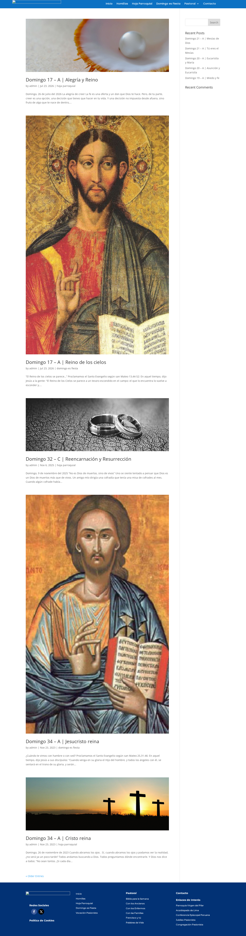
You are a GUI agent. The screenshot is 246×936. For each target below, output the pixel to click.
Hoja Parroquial (142, 3)
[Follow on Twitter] (41, 912)
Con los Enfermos (135, 908)
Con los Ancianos (135, 903)
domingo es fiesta (67, 368)
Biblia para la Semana (137, 898)
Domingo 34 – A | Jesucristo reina (62, 741)
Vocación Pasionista (87, 912)
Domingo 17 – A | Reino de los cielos (66, 362)
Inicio (109, 3)
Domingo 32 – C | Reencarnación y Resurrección (78, 459)
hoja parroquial (66, 86)
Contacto (209, 3)
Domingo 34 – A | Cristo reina (58, 838)
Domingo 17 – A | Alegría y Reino (62, 79)
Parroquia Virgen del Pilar (190, 905)
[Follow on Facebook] (34, 912)
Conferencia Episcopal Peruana (193, 915)
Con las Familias (134, 913)
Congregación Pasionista (189, 924)
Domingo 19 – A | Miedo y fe (202, 78)
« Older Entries (35, 876)
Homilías (122, 3)
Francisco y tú (133, 917)
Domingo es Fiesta (168, 3)
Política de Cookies (41, 920)
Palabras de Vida (135, 922)
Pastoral (190, 3)
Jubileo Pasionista (185, 920)
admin (33, 86)
